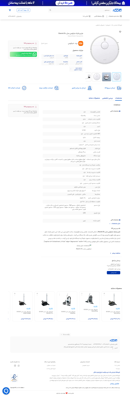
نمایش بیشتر (114, 383)
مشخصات (118, 98)
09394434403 (97, 344)
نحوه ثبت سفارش (51, 365)
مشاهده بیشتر (116, 253)
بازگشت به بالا (66, 334)
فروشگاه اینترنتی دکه (117, 25)
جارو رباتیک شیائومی (114, 232)
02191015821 (11, 16)
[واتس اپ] (19, 366)
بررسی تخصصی (107, 98)
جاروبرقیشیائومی (100, 25)
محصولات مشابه (94, 98)
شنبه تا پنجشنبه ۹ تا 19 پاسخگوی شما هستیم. (79, 344)
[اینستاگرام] (15, 366)
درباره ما (118, 368)
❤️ (65, 393)
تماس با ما (117, 365)
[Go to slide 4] (86, 76)
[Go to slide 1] (116, 76)
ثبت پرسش (113, 273)
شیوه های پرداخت (51, 368)
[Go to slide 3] (96, 76)
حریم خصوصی (86, 365)
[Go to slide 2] (106, 76)
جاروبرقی (108, 25)
